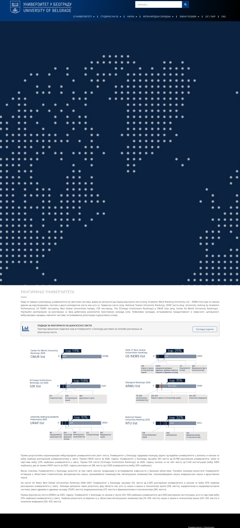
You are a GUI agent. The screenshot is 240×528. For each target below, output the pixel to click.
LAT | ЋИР (210, 16)
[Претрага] (185, 4)
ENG (223, 16)
